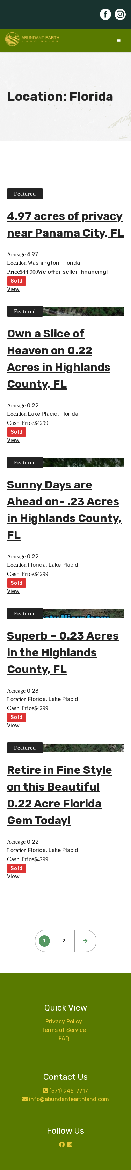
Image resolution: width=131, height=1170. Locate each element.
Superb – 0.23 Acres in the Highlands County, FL (63, 652)
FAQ (64, 1038)
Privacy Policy (63, 1021)
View (13, 289)
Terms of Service (64, 1030)
